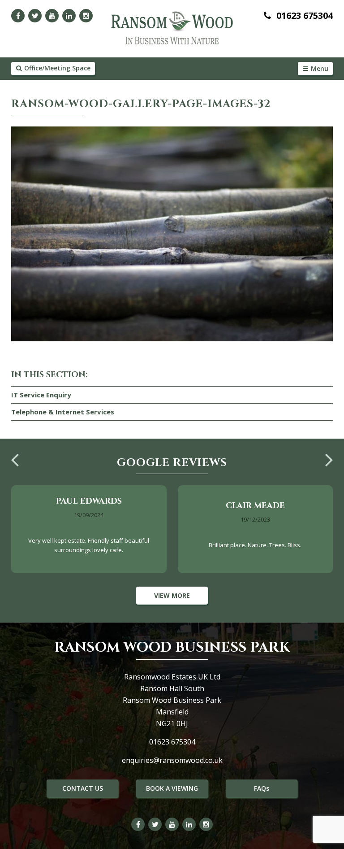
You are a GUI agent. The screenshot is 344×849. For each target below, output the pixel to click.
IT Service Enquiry (41, 394)
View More (172, 595)
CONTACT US (82, 788)
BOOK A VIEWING (172, 788)
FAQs (261, 788)
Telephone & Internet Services (62, 411)
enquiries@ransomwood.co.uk (172, 760)
